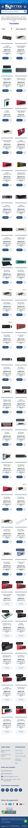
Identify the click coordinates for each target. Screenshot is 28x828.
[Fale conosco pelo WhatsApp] (25, 821)
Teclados (23, 16)
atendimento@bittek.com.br (10, 776)
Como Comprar (19, 753)
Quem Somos (18, 750)
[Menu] (2, 7)
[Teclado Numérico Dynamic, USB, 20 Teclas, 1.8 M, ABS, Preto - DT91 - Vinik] (10, 120)
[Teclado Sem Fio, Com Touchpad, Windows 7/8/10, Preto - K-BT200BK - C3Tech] (24, 90)
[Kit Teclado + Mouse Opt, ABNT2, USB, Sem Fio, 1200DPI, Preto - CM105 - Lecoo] (10, 347)
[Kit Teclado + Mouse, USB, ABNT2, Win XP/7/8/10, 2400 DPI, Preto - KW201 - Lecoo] (24, 315)
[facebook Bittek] (7, 790)
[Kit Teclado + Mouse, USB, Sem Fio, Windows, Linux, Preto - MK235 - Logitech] (24, 477)
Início (2, 16)
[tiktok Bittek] (16, 790)
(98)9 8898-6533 (7, 773)
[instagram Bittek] (2, 790)
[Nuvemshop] (5, 822)
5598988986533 (7, 771)
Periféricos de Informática (12, 16)
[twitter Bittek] (20, 790)
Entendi (24, 826)
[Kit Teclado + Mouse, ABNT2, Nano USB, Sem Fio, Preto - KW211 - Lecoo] (10, 315)
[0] (25, 7)
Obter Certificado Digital (5, 751)
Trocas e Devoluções (20, 756)
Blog (16, 763)
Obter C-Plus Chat (6, 759)
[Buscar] (25, 11)
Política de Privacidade (18, 759)
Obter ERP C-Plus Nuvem (6, 755)
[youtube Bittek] (11, 790)
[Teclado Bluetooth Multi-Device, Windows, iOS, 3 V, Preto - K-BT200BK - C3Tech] (24, 152)
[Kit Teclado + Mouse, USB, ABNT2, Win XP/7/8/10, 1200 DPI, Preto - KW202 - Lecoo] (24, 509)
